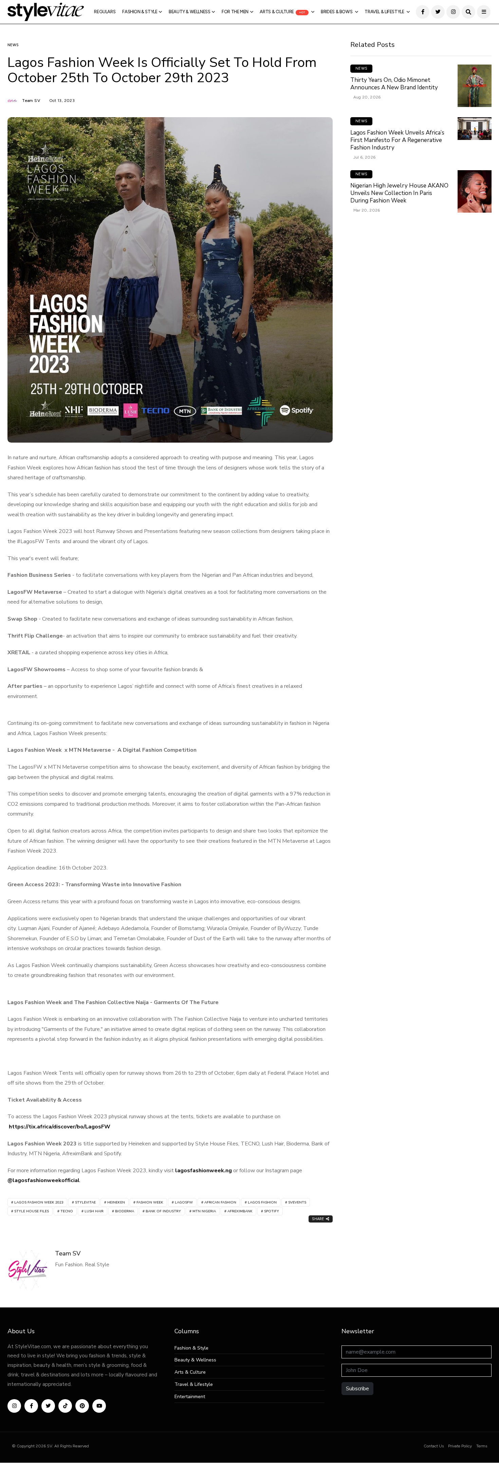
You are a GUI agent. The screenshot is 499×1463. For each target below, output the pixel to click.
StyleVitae (85, 1202)
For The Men (235, 11)
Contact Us (434, 1446)
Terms (481, 1446)
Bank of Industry (163, 1211)
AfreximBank (240, 1211)
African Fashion (220, 1202)
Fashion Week (149, 1202)
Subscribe (357, 1388)
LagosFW (184, 1202)
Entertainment (189, 1397)
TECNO (66, 1211)
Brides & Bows (337, 11)
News (12, 45)
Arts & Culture (282, 11)
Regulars (104, 11)
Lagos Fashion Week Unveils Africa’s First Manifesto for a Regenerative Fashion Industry (397, 140)
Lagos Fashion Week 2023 (38, 1202)
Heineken (116, 1202)
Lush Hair (94, 1211)
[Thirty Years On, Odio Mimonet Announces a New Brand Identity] (475, 86)
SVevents (297, 1202)
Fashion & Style (139, 11)
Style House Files (31, 1211)
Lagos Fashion (262, 1202)
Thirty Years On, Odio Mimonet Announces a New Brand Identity (394, 83)
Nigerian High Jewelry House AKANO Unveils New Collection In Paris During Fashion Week (399, 193)
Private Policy (460, 1446)
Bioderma (124, 1211)
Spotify (271, 1211)
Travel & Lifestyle (385, 11)
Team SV (31, 100)
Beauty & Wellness (189, 11)
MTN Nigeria (204, 1211)
